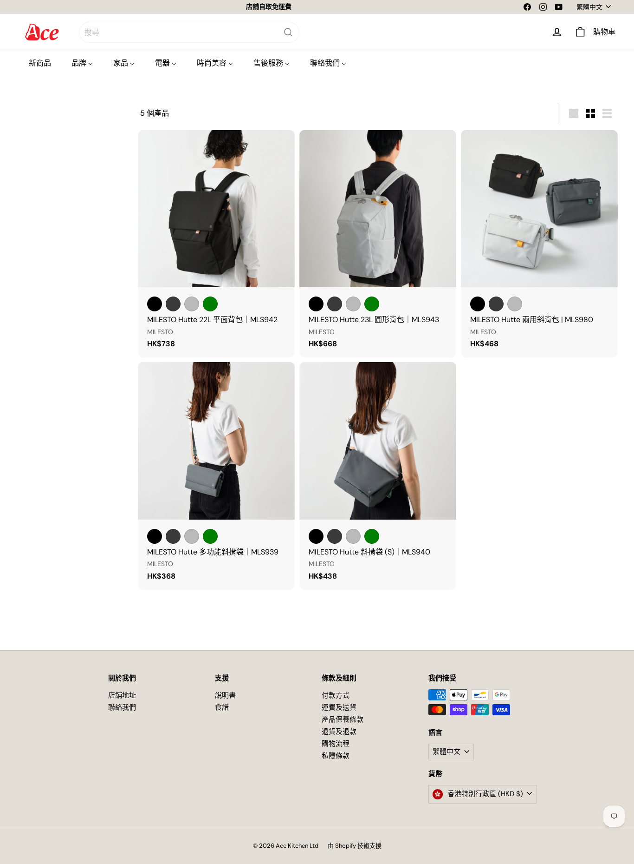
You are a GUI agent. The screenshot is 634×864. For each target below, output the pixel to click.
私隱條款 (335, 755)
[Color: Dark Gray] (173, 304)
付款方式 (335, 695)
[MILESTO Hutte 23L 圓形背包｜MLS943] (377, 243)
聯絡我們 (122, 707)
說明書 (225, 695)
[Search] (288, 32)
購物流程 (335, 743)
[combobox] (189, 32)
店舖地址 (122, 695)
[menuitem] (40, 63)
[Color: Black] (154, 304)
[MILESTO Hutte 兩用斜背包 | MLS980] (539, 243)
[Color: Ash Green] (210, 304)
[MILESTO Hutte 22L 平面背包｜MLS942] (216, 243)
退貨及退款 (339, 731)
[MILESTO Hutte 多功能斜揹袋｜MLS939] (216, 475)
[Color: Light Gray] (191, 304)
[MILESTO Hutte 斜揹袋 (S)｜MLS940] (377, 475)
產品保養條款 (342, 719)
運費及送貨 (339, 707)
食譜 (222, 707)
